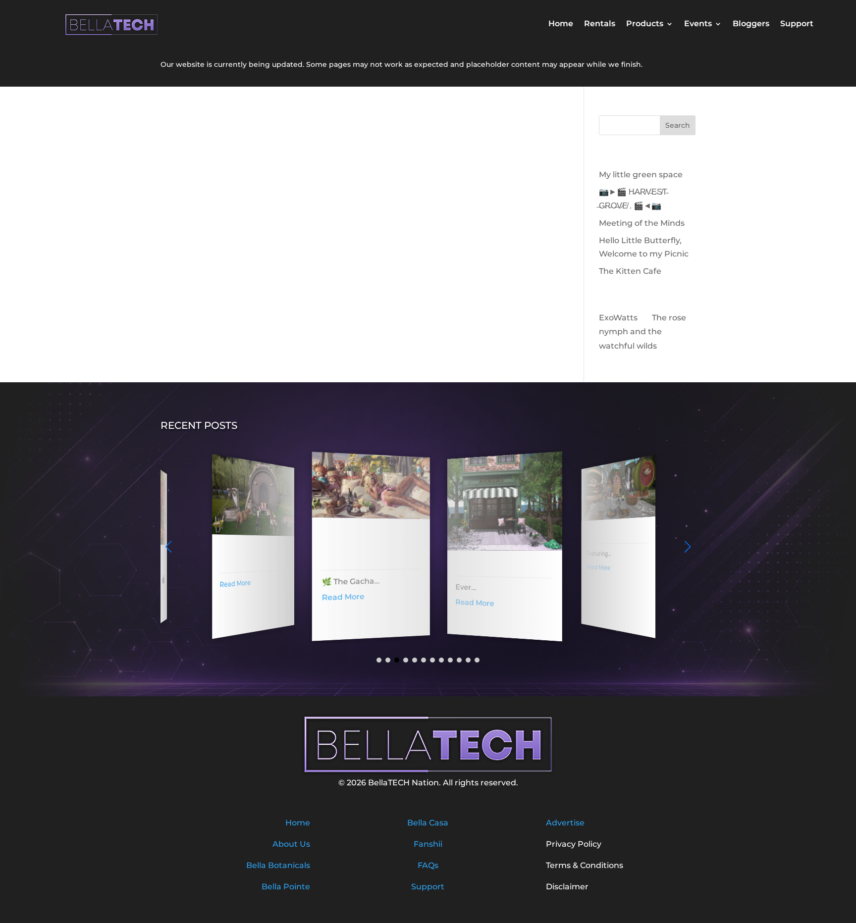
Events (698, 24)
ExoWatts (618, 317)
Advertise (565, 822)
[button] (688, 547)
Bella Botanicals (278, 865)
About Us (291, 844)
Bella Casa (427, 822)
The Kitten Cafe (630, 271)
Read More (228, 583)
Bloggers (751, 24)
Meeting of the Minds (642, 223)
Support (796, 24)
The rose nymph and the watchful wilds (642, 332)
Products (644, 24)
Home (560, 24)
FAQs (428, 865)
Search (677, 125)
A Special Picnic (600, 533)
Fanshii (428, 844)
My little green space (641, 174)
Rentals (599, 24)
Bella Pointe (286, 886)
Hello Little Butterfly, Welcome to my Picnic (358, 546)
